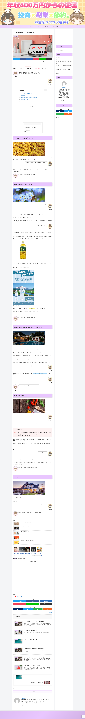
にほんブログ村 (20, 596)
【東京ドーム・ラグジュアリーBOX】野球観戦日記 (64, 72)
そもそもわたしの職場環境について (27, 93)
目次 (31, 124)
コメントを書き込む (33, 691)
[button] (71, 50)
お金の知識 (15, 558)
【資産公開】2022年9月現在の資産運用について (64, 66)
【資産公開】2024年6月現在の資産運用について (64, 62)
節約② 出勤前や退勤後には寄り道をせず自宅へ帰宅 (29, 97)
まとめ (22, 101)
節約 (24, 558)
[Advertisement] (32, 114)
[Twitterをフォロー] (28, 609)
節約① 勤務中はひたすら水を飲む (26, 95)
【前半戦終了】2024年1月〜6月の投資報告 (64, 58)
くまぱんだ (23, 698)
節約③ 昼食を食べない (24, 99)
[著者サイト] (18, 609)
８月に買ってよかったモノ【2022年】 (64, 69)
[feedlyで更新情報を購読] (37, 609)
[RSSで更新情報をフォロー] (47, 609)
